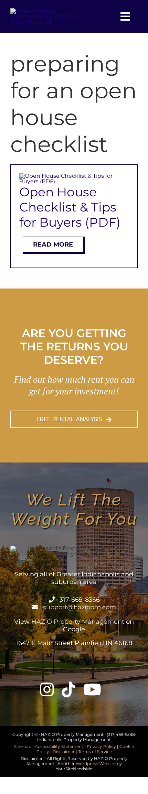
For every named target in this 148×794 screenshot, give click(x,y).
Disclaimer (64, 751)
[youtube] (92, 689)
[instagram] (47, 689)
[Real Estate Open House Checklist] (74, 176)
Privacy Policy (101, 746)
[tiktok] (68, 689)
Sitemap (22, 746)
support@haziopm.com (78, 607)
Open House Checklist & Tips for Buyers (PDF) (69, 207)
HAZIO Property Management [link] (77, 622)
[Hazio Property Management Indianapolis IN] (52, 11)
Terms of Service (95, 751)
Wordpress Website (96, 763)
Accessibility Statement (59, 746)
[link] (54, 599)
